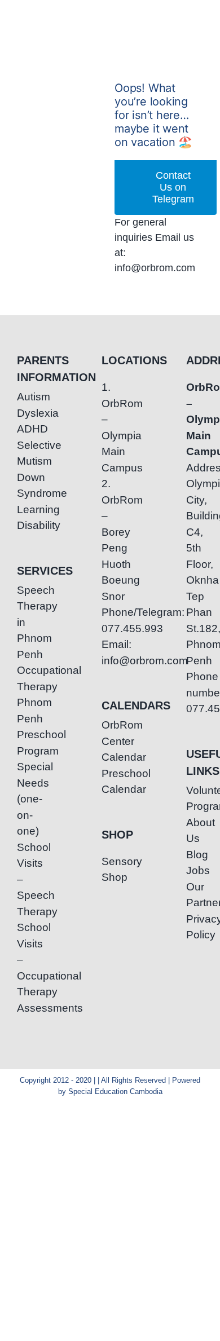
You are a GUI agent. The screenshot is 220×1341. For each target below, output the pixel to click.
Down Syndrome (25, 485)
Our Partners (194, 895)
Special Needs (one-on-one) (25, 799)
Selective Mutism (25, 453)
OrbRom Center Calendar (110, 741)
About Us (194, 831)
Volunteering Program (194, 798)
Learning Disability (25, 518)
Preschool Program (25, 743)
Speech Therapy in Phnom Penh (25, 622)
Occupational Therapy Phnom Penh (25, 694)
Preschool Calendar (110, 781)
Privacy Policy (194, 927)
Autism (25, 397)
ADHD (25, 429)
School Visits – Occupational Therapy (25, 959)
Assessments (25, 1008)
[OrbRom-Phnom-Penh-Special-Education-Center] (41, 24)
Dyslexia (25, 413)
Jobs (194, 870)
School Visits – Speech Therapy (25, 879)
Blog (194, 855)
